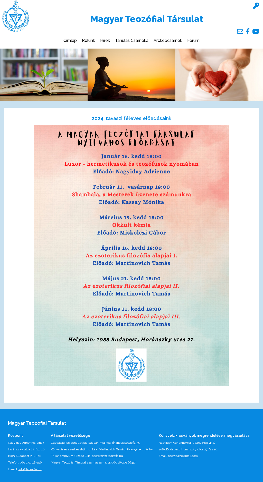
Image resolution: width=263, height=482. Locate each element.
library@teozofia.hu (139, 449)
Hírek (105, 40)
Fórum (193, 40)
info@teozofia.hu (30, 469)
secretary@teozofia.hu (107, 456)
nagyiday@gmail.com (183, 456)
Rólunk (88, 40)
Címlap (70, 40)
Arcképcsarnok (168, 40)
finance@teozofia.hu (126, 442)
